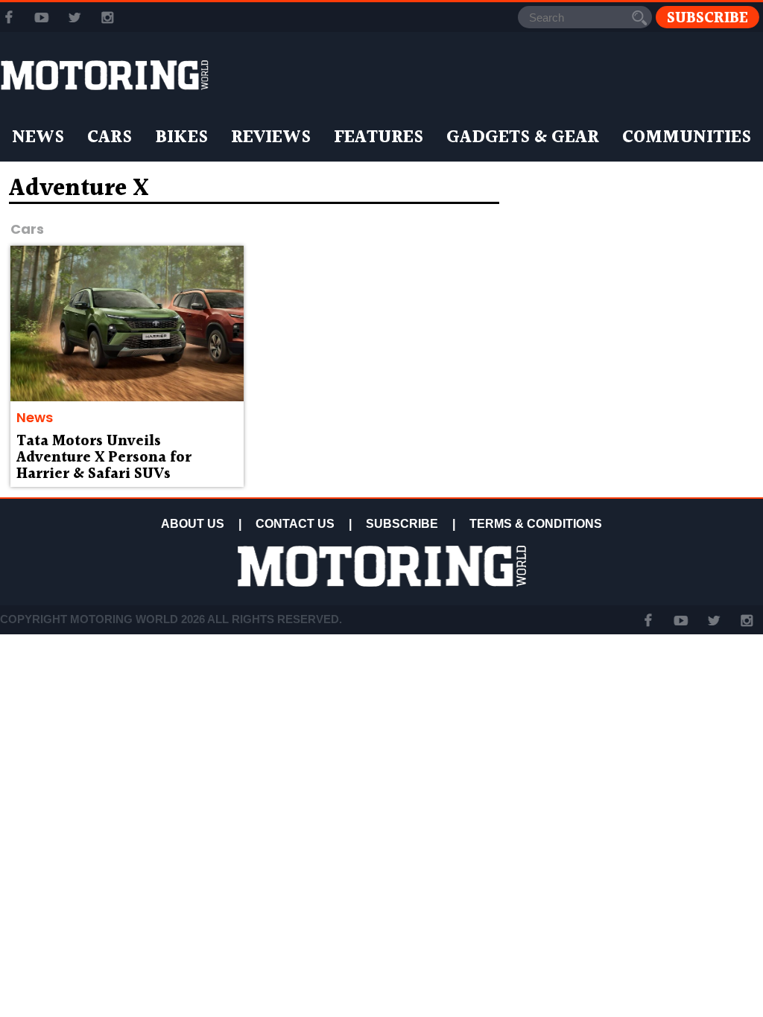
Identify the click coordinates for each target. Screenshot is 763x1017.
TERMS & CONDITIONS (535, 523)
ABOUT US (192, 523)
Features (378, 138)
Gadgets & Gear (522, 138)
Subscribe (707, 17)
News (38, 138)
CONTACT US (295, 523)
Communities (686, 138)
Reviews (271, 138)
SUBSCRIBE (402, 523)
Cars (109, 138)
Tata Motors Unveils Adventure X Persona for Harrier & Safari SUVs (103, 458)
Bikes (181, 138)
